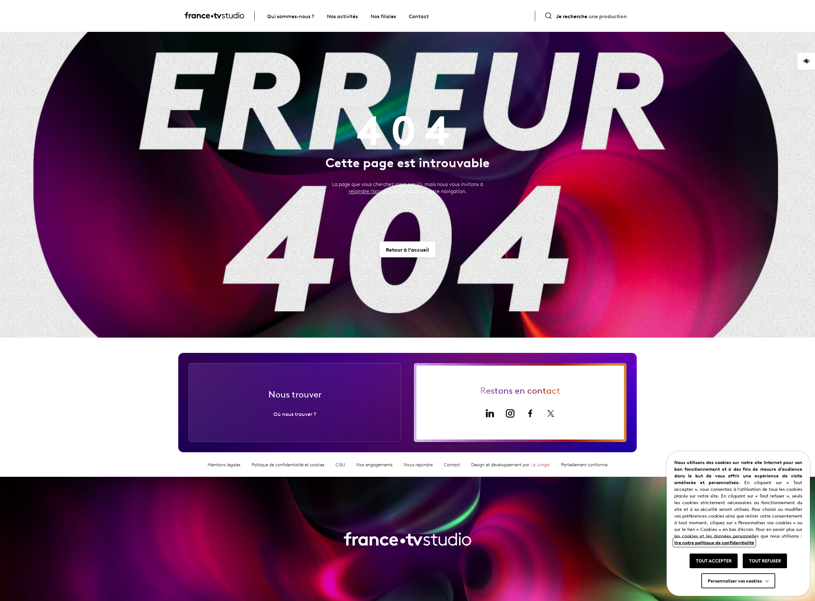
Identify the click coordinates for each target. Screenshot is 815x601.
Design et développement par (510, 464)
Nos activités (342, 15)
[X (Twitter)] (551, 413)
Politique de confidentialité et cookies (288, 464)
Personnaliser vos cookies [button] (735, 580)
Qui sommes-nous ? (290, 15)
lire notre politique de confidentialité (714, 542)
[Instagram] (510, 413)
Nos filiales (383, 15)
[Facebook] (530, 413)
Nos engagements (374, 464)
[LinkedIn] (490, 413)
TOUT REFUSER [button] (765, 560)
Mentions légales (224, 464)
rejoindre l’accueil (369, 191)
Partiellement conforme (584, 464)
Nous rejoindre (418, 464)
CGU (340, 464)
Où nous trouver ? (294, 413)
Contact (419, 15)
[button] (806, 61)
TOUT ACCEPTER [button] (714, 560)
